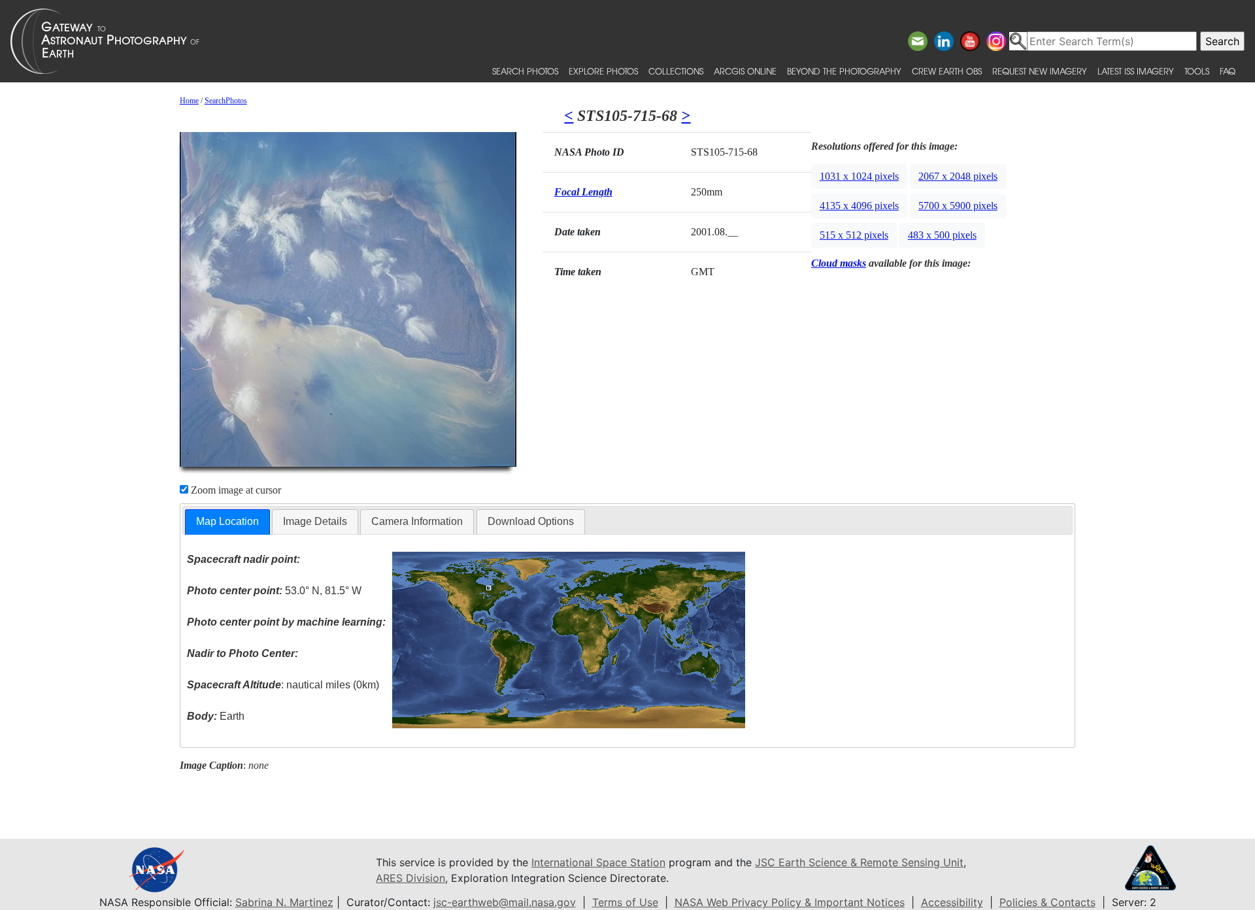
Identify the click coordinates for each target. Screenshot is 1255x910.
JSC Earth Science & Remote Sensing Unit (859, 862)
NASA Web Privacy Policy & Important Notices (790, 902)
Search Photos (525, 71)
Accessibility (952, 902)
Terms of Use (625, 902)
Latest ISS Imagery (1135, 71)
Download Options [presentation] (531, 521)
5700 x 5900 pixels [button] (957, 205)
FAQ (1227, 71)
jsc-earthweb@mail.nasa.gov (504, 902)
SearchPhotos (226, 100)
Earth (215, 716)
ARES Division (410, 878)
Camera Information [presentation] (417, 521)
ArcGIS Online (745, 71)
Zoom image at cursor (234, 490)
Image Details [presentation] (315, 521)
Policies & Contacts (1047, 902)
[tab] (227, 522)
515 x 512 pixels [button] (854, 235)
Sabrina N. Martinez (284, 902)
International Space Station (598, 862)
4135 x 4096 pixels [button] (859, 205)
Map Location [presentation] (227, 521)
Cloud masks (838, 263)
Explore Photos (603, 71)
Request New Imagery (1039, 71)
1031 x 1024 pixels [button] (859, 176)
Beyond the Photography (844, 71)
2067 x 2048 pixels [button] (957, 176)
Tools (1196, 71)
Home (189, 100)
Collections (675, 71)
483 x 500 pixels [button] (942, 235)
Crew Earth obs (947, 71)
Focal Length (583, 191)
